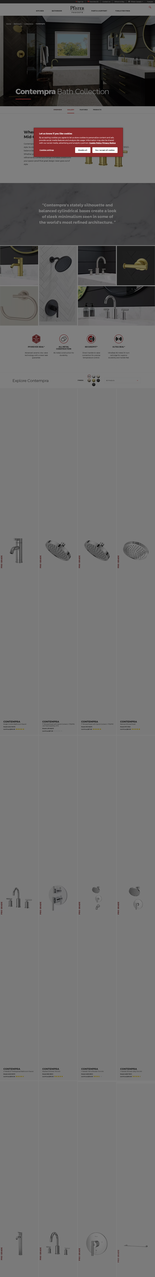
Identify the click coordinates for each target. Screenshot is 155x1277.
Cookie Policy (95, 143)
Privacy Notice (109, 143)
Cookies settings (47, 150)
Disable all (82, 150)
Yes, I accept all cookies (105, 150)
